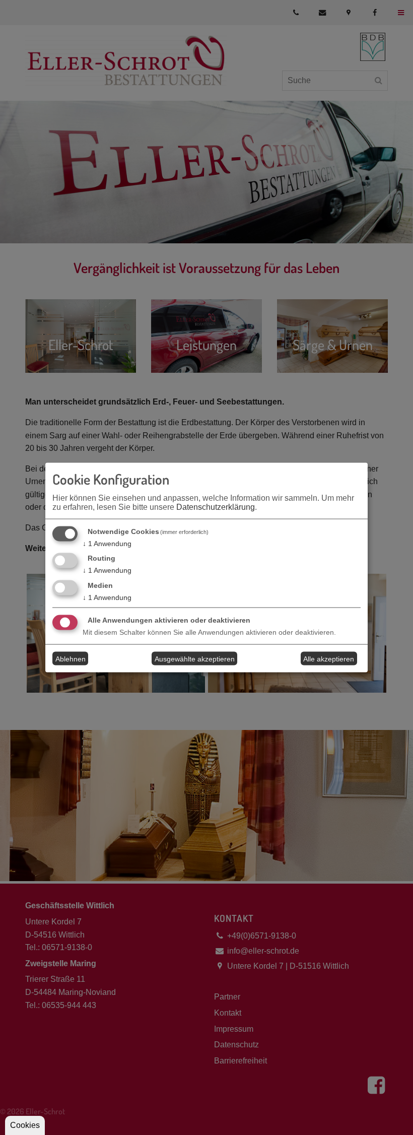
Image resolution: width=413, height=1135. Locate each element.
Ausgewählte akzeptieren (195, 658)
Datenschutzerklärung (215, 506)
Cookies (25, 1125)
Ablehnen (70, 658)
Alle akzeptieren (328, 658)
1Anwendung (107, 543)
